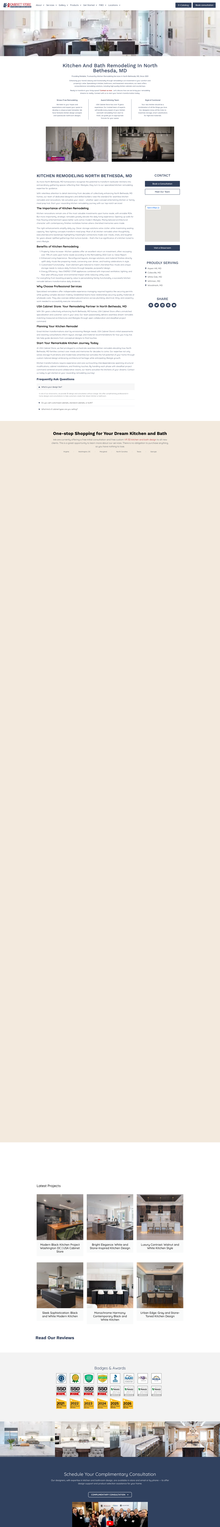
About (39, 5)
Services (50, 5)
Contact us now (106, 90)
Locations (113, 5)
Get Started (89, 5)
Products (74, 5)
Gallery (62, 5)
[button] (150, 305)
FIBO (101, 5)
